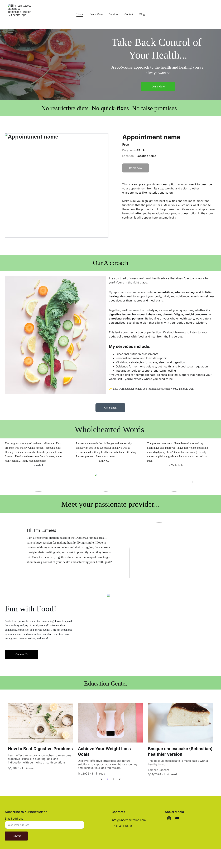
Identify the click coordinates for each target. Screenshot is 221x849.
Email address (14, 818)
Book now (135, 168)
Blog (142, 14)
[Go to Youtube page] (177, 818)
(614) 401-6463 (122, 826)
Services (113, 14)
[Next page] (120, 779)
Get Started (110, 407)
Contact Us (22, 654)
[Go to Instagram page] (169, 818)
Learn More (96, 14)
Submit (16, 836)
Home (79, 14)
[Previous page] (101, 779)
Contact (128, 14)
